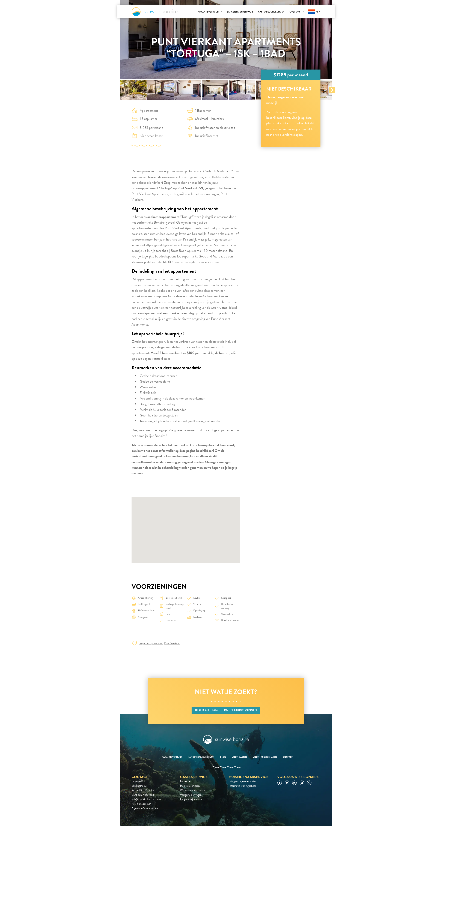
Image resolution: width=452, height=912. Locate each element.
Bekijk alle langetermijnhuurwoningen (226, 710)
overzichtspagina (291, 134)
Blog (223, 757)
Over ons (295, 11)
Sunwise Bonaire (155, 11)
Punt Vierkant (172, 643)
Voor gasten (239, 757)
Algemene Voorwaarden (145, 808)
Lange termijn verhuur (151, 643)
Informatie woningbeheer (242, 786)
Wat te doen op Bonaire (193, 790)
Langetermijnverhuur (240, 11)
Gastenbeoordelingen (271, 11)
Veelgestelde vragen (191, 795)
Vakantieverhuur (208, 11)
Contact (288, 757)
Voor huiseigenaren (265, 757)
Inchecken (185, 781)
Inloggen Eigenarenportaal (243, 781)
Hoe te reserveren (190, 786)
